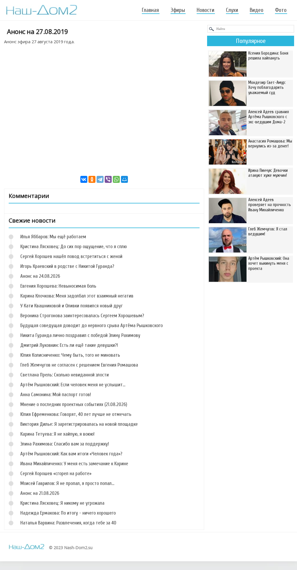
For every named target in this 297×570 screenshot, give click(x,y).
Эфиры (178, 10)
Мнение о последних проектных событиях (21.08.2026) (73, 404)
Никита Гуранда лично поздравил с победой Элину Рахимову (80, 335)
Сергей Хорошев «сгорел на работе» (55, 473)
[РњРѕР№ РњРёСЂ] (124, 179)
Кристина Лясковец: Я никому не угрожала (62, 503)
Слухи (232, 10)
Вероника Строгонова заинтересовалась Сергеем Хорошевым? (82, 315)
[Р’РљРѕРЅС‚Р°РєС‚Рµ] (83, 179)
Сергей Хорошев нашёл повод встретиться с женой (71, 256)
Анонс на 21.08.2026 (39, 493)
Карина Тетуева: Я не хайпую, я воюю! (57, 434)
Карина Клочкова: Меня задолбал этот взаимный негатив (76, 296)
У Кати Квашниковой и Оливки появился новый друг (71, 306)
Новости (205, 10)
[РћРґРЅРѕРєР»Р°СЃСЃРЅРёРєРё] (91, 179)
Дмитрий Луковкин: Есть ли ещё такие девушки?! (69, 345)
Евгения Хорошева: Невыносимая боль (58, 286)
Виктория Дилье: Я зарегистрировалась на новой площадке (79, 424)
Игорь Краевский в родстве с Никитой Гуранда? (67, 266)
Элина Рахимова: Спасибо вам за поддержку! (64, 444)
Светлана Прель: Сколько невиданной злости (64, 375)
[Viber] (108, 179)
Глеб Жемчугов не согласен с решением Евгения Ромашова (79, 365)
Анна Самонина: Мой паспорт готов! (55, 394)
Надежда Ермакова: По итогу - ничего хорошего (68, 513)
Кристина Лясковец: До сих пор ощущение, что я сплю (73, 246)
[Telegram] (100, 179)
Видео (256, 10)
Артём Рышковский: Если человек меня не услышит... (72, 384)
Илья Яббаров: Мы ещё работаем (53, 236)
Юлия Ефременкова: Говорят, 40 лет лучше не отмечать (75, 414)
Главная (150, 10)
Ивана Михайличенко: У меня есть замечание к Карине (74, 463)
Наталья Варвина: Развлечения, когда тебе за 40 (68, 523)
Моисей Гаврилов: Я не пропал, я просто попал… (67, 483)
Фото (281, 10)
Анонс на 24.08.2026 (40, 276)
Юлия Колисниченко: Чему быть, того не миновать (70, 355)
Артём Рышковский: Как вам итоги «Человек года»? (71, 454)
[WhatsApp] (116, 179)
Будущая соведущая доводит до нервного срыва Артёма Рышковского (91, 325)
